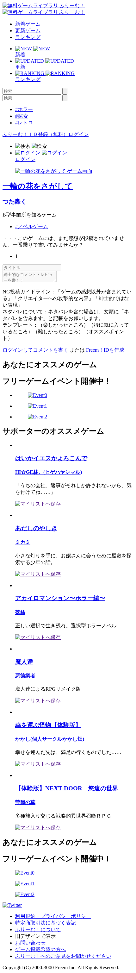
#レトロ (24, 122)
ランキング (27, 37)
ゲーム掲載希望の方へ (40, 949)
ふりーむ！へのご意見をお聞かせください (63, 956)
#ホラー (24, 109)
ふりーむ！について (38, 929)
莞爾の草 (25, 802)
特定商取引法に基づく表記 (45, 923)
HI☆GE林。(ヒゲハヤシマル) (48, 472)
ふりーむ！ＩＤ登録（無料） (35, 134)
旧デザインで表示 (35, 936)
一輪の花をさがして (38, 186)
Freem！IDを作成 (105, 350)
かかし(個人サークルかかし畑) (49, 739)
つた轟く (15, 201)
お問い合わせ (30, 942)
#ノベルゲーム (31, 226)
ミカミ (22, 542)
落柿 (20, 612)
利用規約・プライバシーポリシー (53, 916)
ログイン (78, 134)
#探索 (21, 116)
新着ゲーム (27, 24)
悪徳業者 (25, 675)
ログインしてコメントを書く (35, 350)
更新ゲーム (27, 30)
